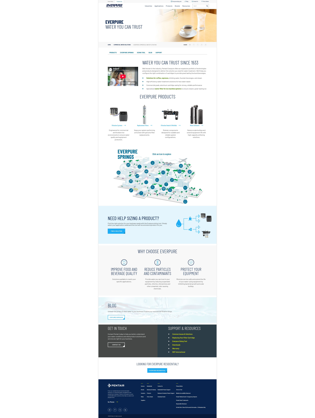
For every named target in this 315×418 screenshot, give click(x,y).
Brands (177, 6)
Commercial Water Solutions (122, 44)
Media (142, 396)
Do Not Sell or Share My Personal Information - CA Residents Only (190, 407)
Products (169, 6)
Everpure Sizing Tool (179, 341)
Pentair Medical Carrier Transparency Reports (186, 396)
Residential (149, 386)
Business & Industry (151, 389)
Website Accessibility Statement (183, 393)
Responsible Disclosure (181, 404)
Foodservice (119, 1)
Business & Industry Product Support (166, 393)
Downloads (176, 345)
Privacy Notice (179, 386)
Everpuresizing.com (176, 1)
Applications (159, 6)
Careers (143, 386)
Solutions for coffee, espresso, (157, 78)
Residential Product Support (164, 389)
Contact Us (195, 1)
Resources (186, 6)
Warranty (175, 348)
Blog (187, 1)
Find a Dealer (206, 1)
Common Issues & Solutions (182, 334)
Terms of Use (179, 389)
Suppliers (143, 400)
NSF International (178, 352)
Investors (143, 393)
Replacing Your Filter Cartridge (183, 338)
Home (109, 44)
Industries (148, 6)
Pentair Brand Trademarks (182, 400)
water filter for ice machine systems (168, 89)
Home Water (110, 1)
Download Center (161, 396)
